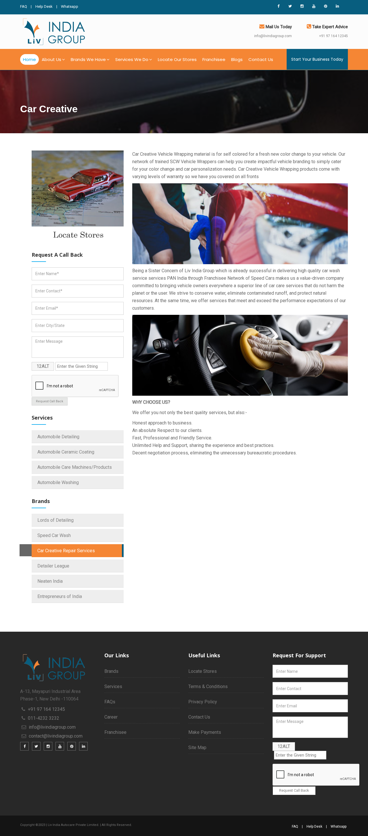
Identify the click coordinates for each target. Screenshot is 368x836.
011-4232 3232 (43, 718)
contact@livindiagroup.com (56, 736)
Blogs (237, 59)
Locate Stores (202, 671)
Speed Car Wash (54, 535)
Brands (111, 671)
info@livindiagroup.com (273, 36)
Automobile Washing (58, 482)
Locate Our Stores (177, 59)
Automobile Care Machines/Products (74, 467)
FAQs (109, 701)
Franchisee (213, 59)
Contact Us (260, 59)
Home (29, 59)
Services (113, 686)
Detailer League (53, 566)
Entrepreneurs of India (59, 596)
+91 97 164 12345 (333, 36)
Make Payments (204, 732)
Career (111, 717)
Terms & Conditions (208, 686)
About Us (51, 59)
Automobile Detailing (58, 436)
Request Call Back (49, 401)
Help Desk (44, 6)
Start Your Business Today (317, 59)
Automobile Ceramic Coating (65, 452)
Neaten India (50, 581)
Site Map (197, 747)
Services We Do (131, 59)
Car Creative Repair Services (66, 550)
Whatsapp (69, 6)
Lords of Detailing (55, 520)
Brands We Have (88, 59)
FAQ (23, 6)
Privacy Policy (202, 701)
